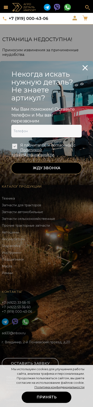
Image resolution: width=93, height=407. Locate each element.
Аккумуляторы (13, 239)
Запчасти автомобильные (22, 212)
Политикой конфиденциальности (32, 152)
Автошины (10, 232)
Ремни (7, 273)
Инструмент (12, 253)
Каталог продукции (22, 186)
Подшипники (13, 259)
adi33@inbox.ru (14, 333)
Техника (8, 198)
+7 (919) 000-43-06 (28, 18)
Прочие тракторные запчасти (26, 225)
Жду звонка (46, 168)
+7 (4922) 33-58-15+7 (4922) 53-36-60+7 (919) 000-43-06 (17, 307)
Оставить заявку (30, 363)
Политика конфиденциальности (59, 387)
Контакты (11, 292)
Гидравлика (11, 246)
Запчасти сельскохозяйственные (28, 219)
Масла (7, 266)
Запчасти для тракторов (21, 205)
